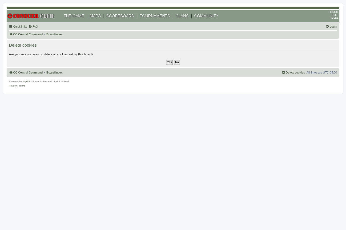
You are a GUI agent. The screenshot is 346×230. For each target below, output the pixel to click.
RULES (334, 17)
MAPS (95, 16)
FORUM (333, 12)
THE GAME (74, 16)
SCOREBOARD (120, 16)
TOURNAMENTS (155, 16)
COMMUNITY (206, 16)
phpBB (26, 81)
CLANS (182, 16)
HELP (335, 14)
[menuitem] (33, 27)
